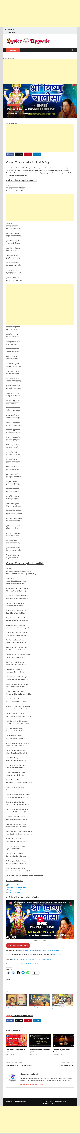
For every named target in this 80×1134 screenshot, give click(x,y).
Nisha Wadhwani (26, 113)
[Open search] (72, 50)
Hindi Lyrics (29, 1016)
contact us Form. (57, 954)
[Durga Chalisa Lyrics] (16, 1000)
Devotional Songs (13, 105)
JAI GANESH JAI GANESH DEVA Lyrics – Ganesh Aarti (32, 959)
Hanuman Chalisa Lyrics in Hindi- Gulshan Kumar (30, 964)
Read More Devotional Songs (18, 945)
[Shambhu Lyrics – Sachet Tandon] (63, 1041)
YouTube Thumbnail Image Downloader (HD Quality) (40, 950)
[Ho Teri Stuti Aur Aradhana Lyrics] (40, 1041)
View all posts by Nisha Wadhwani (32, 1084)
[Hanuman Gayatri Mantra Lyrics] (16, 1041)
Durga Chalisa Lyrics (12, 1007)
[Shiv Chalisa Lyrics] (39, 1000)
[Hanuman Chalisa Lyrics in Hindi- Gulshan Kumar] (62, 1000)
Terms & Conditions (60, 1101)
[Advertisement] (40, 13)
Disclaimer (46, 1103)
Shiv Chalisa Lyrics (34, 1007)
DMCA (54, 1103)
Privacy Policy (47, 1101)
